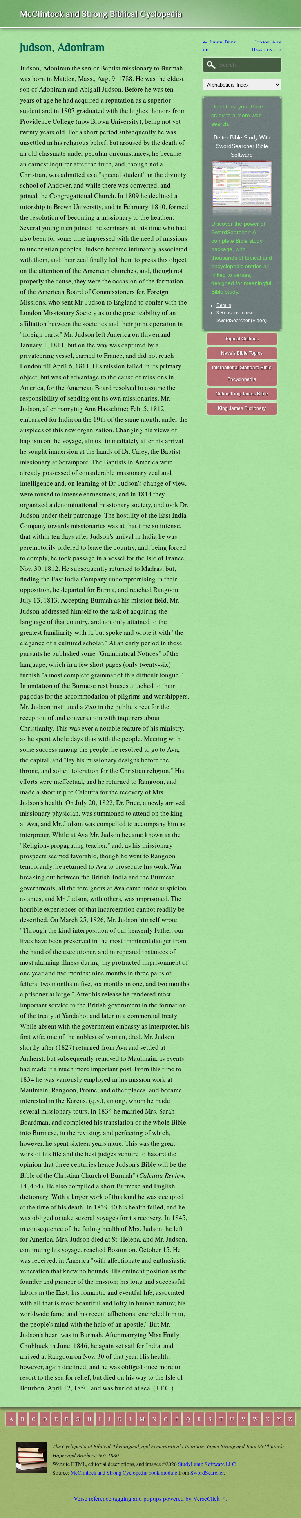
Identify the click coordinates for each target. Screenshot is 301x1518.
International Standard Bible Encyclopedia (242, 374)
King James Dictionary (242, 408)
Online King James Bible (242, 394)
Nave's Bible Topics (242, 353)
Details (223, 305)
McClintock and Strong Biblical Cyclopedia (101, 14)
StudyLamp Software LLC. (207, 1463)
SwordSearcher (207, 1472)
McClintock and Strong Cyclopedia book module (124, 1472)
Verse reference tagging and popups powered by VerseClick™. (150, 1498)
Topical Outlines (242, 338)
